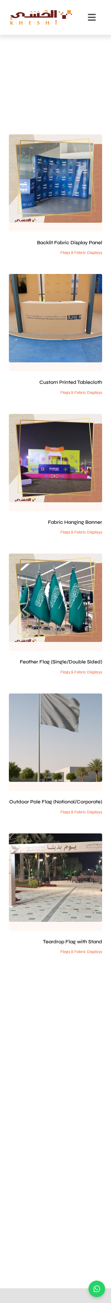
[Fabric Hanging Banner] (55, 458)
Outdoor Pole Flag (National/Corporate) (55, 802)
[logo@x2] (41, 11)
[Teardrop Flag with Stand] (55, 877)
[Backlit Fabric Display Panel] (55, 178)
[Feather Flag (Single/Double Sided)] (55, 598)
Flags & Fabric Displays (55, 186)
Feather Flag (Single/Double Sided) (61, 662)
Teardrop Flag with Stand (72, 942)
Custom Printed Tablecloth (70, 382)
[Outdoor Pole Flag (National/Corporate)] (55, 737)
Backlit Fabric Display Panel (69, 243)
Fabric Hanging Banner (75, 522)
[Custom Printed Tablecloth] (55, 318)
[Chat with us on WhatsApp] (97, 1289)
